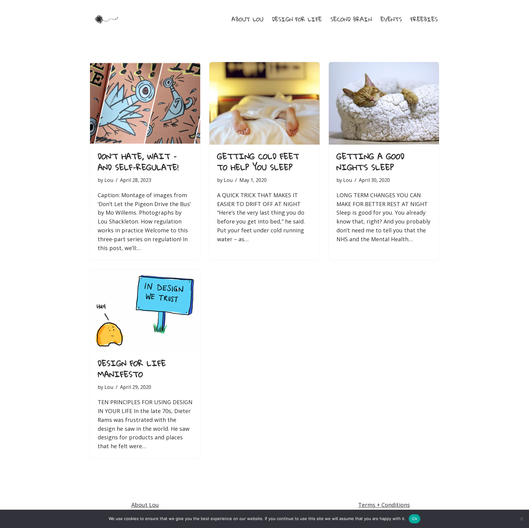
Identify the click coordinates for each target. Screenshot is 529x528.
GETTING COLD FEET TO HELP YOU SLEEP (258, 162)
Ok (414, 518)
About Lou (145, 504)
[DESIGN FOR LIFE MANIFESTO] (145, 310)
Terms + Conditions (384, 504)
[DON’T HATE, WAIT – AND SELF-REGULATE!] (145, 103)
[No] (521, 519)
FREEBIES (424, 19)
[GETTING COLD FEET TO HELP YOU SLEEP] (264, 103)
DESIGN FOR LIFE (297, 19)
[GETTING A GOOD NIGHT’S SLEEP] (384, 103)
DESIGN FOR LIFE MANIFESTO (132, 369)
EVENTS (391, 19)
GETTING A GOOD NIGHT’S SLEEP (370, 162)
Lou (108, 180)
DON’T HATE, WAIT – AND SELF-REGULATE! (138, 162)
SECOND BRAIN (351, 19)
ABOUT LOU (247, 19)
